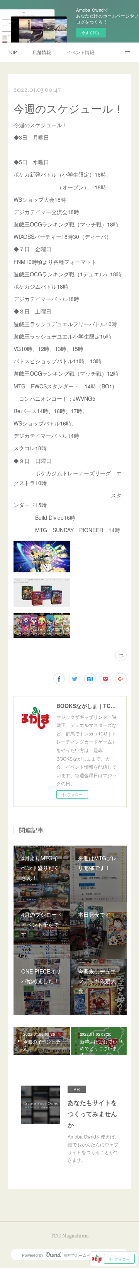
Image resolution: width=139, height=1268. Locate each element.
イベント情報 (80, 52)
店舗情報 (41, 52)
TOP (12, 52)
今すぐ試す (91, 32)
